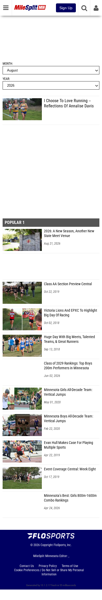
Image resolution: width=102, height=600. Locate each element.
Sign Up (65, 8)
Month (7, 63)
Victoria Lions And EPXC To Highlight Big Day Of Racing (70, 312)
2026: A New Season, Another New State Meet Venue (69, 233)
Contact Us (27, 566)
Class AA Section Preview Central (68, 284)
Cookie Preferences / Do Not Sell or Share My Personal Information (49, 572)
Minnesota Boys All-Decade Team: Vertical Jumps (68, 418)
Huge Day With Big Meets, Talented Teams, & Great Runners (69, 339)
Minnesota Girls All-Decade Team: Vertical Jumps (68, 392)
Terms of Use (70, 566)
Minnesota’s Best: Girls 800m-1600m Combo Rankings (70, 498)
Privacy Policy (48, 566)
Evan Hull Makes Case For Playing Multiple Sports (68, 445)
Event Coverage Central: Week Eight (70, 469)
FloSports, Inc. (63, 545)
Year (6, 79)
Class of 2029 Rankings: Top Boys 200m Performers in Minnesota (68, 365)
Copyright (47, 545)
